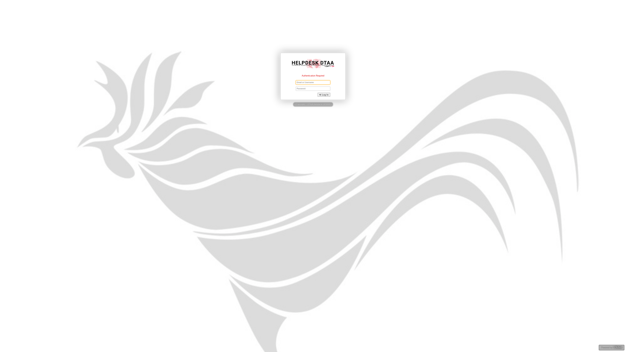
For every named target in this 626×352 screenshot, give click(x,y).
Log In (324, 95)
